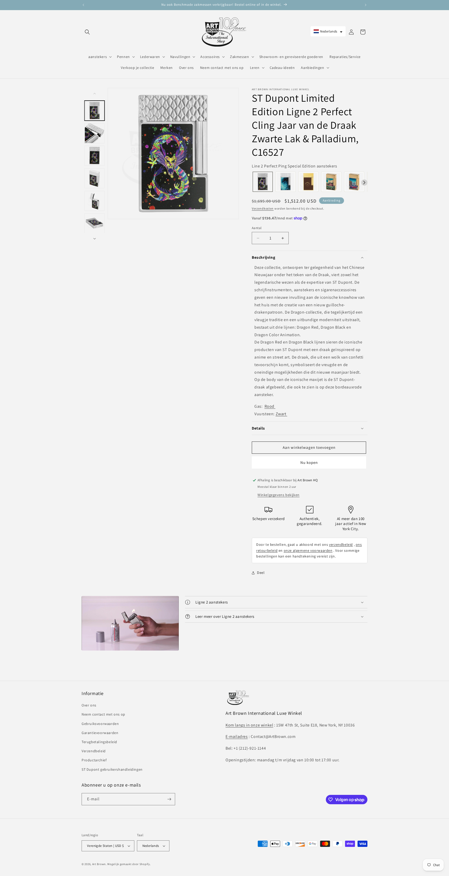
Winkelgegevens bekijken (278, 494)
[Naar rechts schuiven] (94, 238)
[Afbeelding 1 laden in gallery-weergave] (95, 111)
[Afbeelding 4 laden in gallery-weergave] (95, 178)
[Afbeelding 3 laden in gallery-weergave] (95, 156)
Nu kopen (309, 462)
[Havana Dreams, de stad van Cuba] (354, 182)
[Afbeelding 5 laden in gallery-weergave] (95, 201)
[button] (87, 32)
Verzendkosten (263, 208)
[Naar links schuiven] (94, 93)
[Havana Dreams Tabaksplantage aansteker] (331, 182)
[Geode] (285, 182)
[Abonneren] (169, 799)
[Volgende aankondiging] (365, 5)
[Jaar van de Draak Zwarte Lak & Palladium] (263, 182)
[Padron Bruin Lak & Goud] (308, 182)
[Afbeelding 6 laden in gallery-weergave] (95, 223)
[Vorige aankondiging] (83, 5)
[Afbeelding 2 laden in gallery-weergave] (95, 133)
